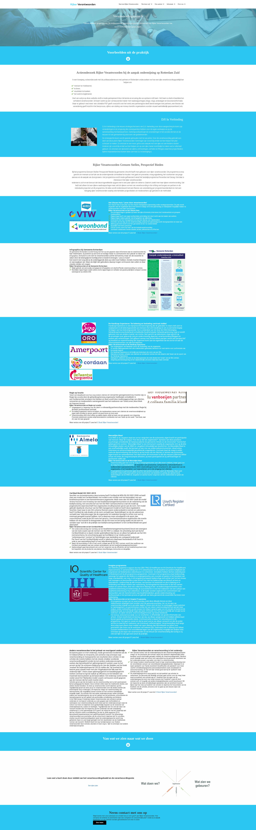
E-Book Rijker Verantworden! (107, 552)
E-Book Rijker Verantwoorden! (146, 233)
